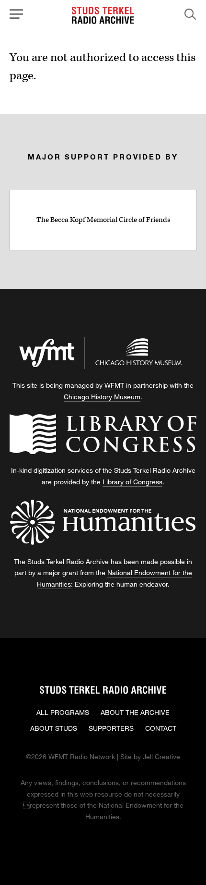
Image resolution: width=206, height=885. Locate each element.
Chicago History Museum (102, 397)
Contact (160, 728)
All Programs (62, 712)
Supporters (111, 728)
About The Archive (135, 712)
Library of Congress (132, 482)
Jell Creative (161, 756)
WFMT (114, 385)
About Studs (53, 728)
